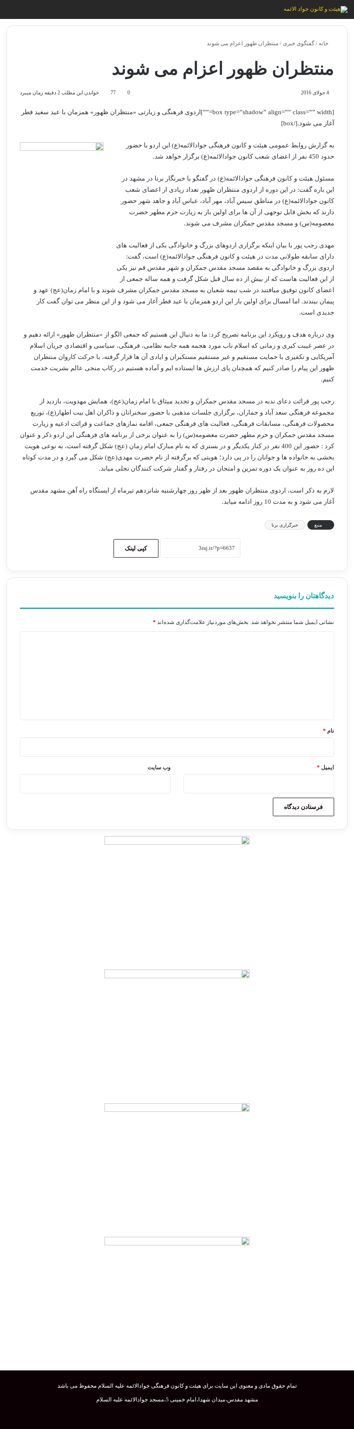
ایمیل (325, 767)
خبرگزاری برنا (285, 524)
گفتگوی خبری (298, 43)
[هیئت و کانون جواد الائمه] (316, 9)
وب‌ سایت (159, 767)
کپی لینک (136, 548)
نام (328, 730)
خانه (324, 43)
